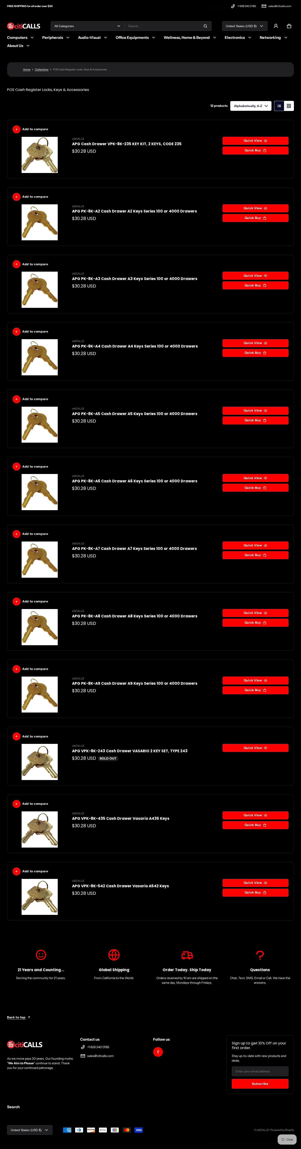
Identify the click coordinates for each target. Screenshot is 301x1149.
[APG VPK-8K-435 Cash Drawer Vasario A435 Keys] (40, 829)
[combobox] (168, 26)
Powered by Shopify (282, 1130)
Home (26, 69)
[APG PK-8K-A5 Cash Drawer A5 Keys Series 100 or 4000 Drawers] (40, 425)
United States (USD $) (241, 26)
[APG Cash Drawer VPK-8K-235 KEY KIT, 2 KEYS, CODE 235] (40, 155)
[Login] (276, 26)
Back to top (16, 1017)
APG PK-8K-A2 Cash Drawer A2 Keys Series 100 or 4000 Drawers (134, 211)
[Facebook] (158, 1052)
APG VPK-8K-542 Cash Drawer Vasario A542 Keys (120, 886)
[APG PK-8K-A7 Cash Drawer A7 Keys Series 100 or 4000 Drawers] (40, 560)
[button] (289, 26)
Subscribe (260, 1084)
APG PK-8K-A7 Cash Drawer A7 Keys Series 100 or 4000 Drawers (134, 548)
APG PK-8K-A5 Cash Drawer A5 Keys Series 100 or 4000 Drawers (134, 413)
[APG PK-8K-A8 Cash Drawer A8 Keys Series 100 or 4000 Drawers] (40, 627)
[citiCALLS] (23, 26)
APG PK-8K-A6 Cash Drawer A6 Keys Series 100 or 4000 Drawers (134, 481)
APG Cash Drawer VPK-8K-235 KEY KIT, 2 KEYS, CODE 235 (127, 144)
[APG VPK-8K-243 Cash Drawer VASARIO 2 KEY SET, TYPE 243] (40, 762)
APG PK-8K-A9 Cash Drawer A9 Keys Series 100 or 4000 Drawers (134, 683)
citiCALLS (263, 1130)
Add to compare (35, 129)
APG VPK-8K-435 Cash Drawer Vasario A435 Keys (120, 818)
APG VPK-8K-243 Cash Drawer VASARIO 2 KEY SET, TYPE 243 (130, 751)
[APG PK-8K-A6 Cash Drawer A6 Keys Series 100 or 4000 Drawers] (40, 492)
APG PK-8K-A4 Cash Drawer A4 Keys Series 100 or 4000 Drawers (135, 346)
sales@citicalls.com (279, 6)
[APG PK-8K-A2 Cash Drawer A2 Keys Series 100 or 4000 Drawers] (40, 222)
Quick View (253, 141)
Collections (41, 69)
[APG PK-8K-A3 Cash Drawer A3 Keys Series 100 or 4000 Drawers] (40, 290)
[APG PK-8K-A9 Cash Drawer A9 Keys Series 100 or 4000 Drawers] (40, 695)
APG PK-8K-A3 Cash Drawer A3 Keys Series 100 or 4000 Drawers (134, 278)
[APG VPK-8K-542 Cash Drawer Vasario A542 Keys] (40, 897)
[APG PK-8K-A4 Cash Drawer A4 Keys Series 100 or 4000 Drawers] (40, 357)
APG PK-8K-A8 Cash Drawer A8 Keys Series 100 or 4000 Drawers (134, 616)
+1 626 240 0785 (246, 6)
